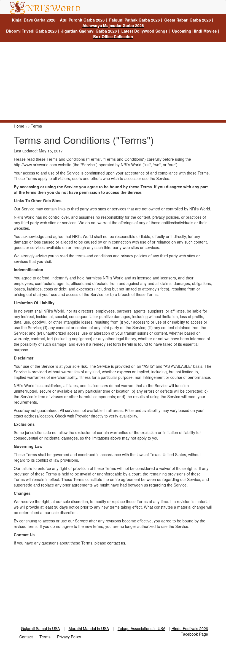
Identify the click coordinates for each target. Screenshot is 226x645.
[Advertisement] (113, 81)
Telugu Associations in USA (141, 628)
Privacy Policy (69, 636)
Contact (26, 636)
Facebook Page (194, 634)
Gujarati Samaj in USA (40, 628)
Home (19, 126)
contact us (116, 543)
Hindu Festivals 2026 (189, 628)
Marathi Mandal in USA (89, 628)
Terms (36, 126)
